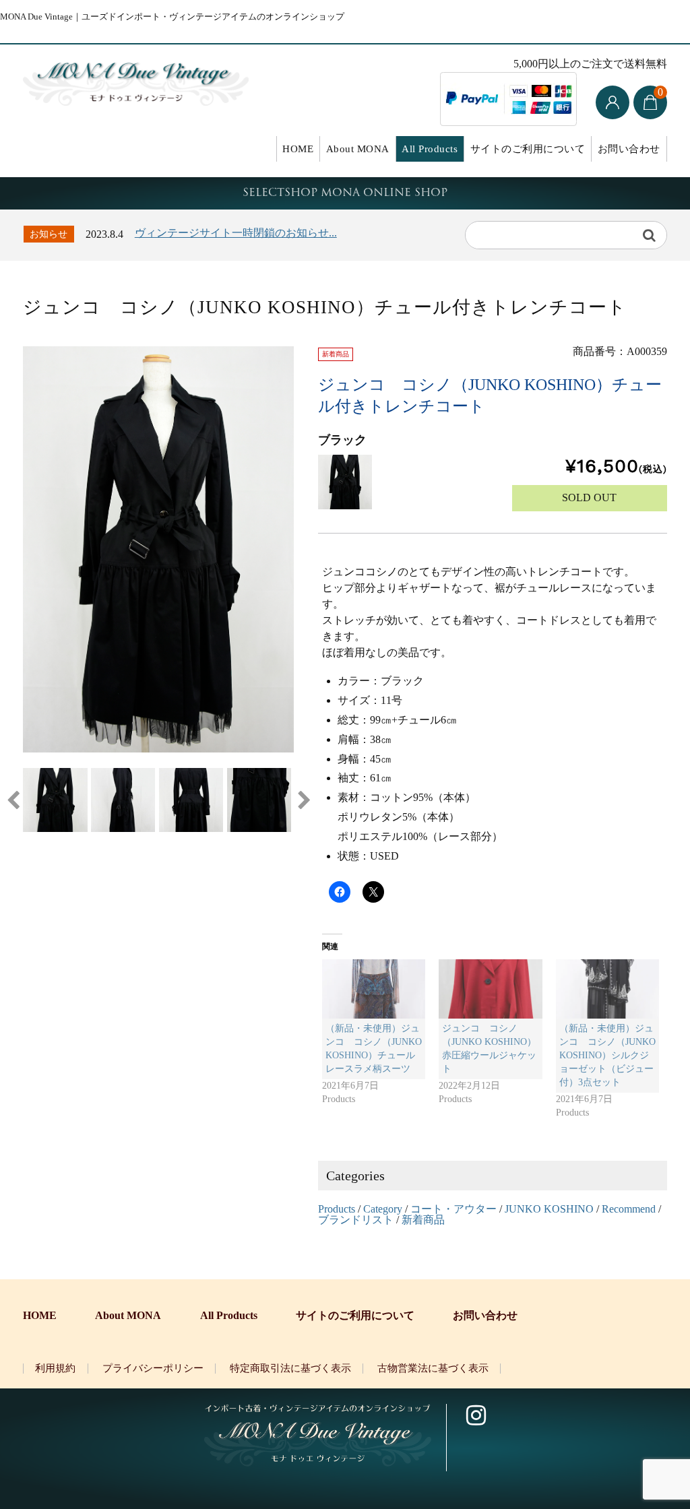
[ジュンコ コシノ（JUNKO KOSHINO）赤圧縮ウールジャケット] (490, 989)
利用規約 (55, 1368)
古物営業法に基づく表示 (433, 1368)
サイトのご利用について (528, 148)
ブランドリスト (356, 1219)
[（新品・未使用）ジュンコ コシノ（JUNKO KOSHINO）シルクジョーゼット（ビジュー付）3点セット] (608, 989)
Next (304, 800)
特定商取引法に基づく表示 (290, 1368)
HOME (297, 148)
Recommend (629, 1209)
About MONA (357, 148)
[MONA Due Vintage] (135, 81)
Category (382, 1209)
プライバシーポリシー (152, 1368)
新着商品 (423, 1219)
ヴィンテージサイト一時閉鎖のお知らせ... (236, 232)
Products (336, 1209)
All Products (430, 148)
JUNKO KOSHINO (549, 1209)
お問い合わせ (629, 148)
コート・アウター (453, 1209)
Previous (13, 800)
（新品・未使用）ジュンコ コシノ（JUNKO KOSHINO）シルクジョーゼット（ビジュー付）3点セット (607, 1055)
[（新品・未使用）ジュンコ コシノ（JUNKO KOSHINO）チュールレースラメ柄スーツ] (374, 989)
